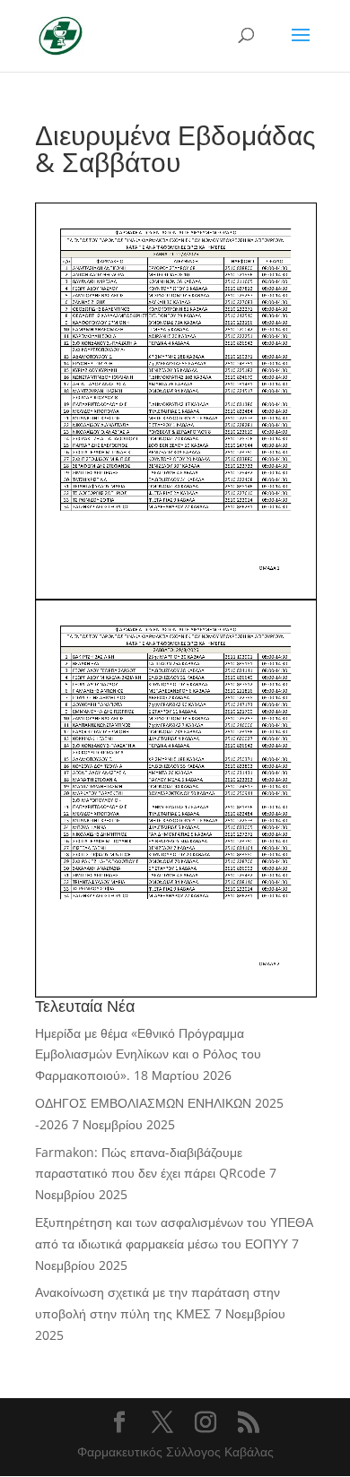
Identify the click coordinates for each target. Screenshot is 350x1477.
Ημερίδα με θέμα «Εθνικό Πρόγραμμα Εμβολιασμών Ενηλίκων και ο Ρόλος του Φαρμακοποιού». (148, 1054)
